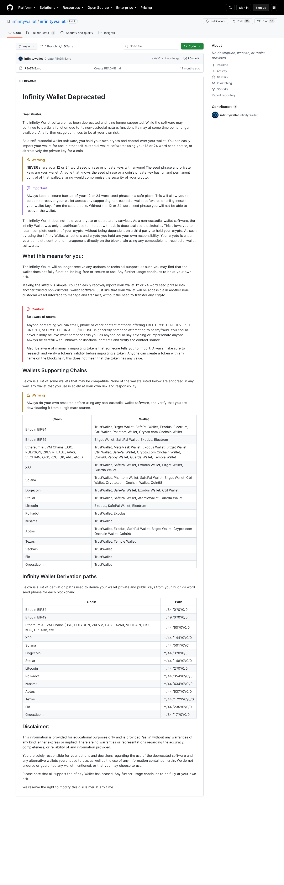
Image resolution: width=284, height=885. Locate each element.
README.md (33, 68)
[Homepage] (10, 7)
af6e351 (157, 58)
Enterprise (124, 7)
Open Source (98, 7)
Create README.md (57, 58)
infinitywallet (24, 21)
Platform (25, 7)
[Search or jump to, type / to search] (230, 7)
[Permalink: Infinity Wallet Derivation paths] (19, 576)
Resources (71, 7)
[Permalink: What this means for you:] (19, 256)
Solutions (47, 7)
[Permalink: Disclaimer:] (19, 726)
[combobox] (153, 46)
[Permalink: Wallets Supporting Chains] (19, 370)
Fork (243, 21)
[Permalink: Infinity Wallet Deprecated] (19, 97)
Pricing (146, 7)
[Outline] (198, 81)
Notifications (218, 21)
